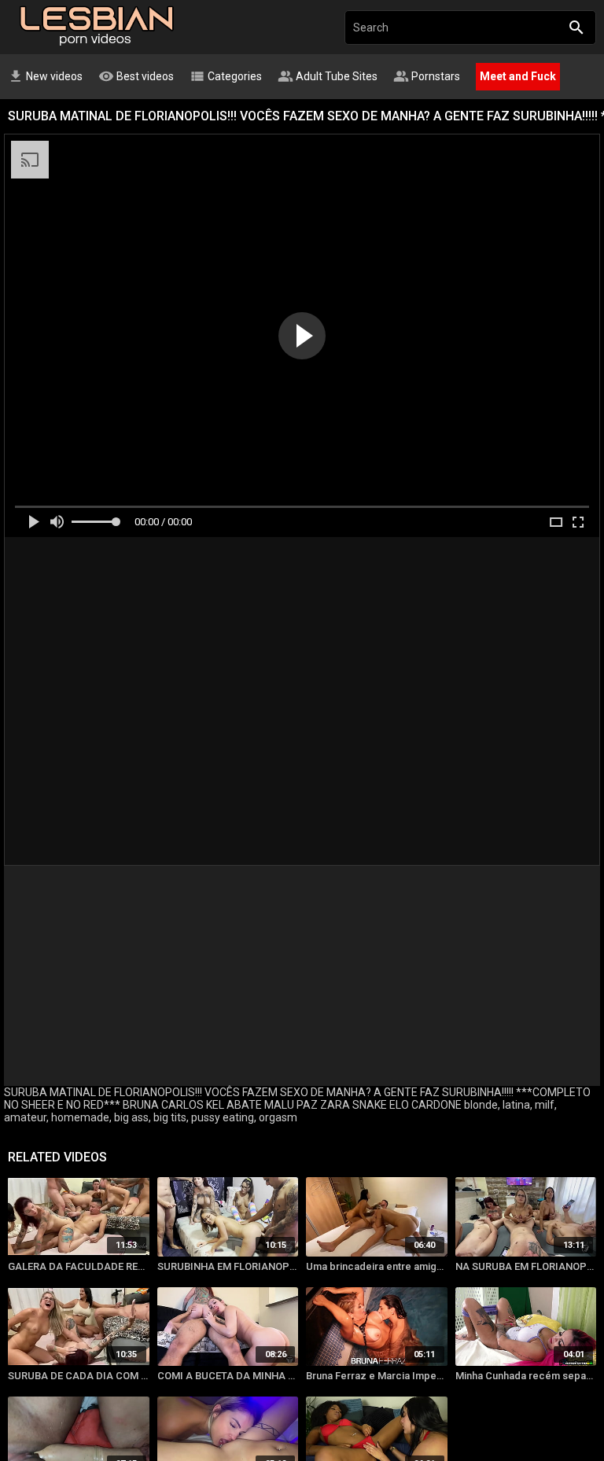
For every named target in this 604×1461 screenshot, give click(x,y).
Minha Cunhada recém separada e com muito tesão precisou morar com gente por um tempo (526, 1376)
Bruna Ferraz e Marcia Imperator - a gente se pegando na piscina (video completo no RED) (376, 1376)
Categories (226, 76)
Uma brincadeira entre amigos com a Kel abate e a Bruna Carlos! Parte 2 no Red (376, 1266)
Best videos (136, 76)
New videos (45, 76)
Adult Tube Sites (328, 76)
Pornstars (426, 76)
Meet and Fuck (518, 76)
